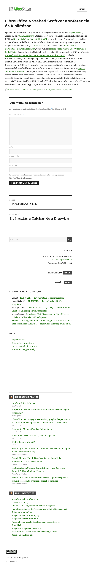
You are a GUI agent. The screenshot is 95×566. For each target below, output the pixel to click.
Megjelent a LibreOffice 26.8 (25, 499)
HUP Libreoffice (24, 493)
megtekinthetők (39, 39)
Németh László (13, 90)
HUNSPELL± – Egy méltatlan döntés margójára (42, 298)
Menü (82, 9)
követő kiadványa (21, 39)
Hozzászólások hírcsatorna (24, 346)
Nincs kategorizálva (37, 90)
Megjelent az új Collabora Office (26, 528)
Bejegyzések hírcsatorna (23, 343)
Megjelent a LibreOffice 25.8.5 (25, 515)
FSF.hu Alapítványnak (62, 260)
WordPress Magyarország (23, 349)
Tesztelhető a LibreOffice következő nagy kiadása (34, 531)
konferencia (60, 90)
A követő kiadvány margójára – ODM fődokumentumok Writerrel (35, 55)
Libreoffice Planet (26, 397)
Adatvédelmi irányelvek (17, 557)
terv (68, 282)
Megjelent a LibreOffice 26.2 (25, 519)
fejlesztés (52, 90)
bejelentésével (75, 32)
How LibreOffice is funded (23, 403)
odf (66, 90)
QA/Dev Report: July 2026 (23, 442)
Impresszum (12, 561)
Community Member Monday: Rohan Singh (32, 429)
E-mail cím (15, 156)
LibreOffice (37, 45)
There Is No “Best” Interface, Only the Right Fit (33, 435)
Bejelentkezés (18, 340)
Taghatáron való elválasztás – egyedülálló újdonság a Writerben (41, 324)
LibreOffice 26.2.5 (20, 502)
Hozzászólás (16, 115)
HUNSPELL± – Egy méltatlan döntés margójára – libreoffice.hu (41, 320)
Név (12, 147)
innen (67, 273)
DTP (47, 90)
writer (70, 90)
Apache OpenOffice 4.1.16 (23, 535)
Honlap (13, 165)
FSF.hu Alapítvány (25, 36)
